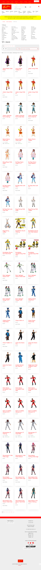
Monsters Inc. (23, 26)
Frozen (3, 36)
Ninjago (22, 30)
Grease (3, 39)
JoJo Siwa (13, 31)
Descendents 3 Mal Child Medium (20, 456)
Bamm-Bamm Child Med (6, 139)
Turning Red (33, 34)
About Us (4, 2)
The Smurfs (33, 30)
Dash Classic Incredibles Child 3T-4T (7, 389)
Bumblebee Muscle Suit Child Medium (33, 231)
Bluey (3, 31)
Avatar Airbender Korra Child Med (19, 116)
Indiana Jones (14, 30)
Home (4, 21)
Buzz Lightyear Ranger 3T (32, 276)
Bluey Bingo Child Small (7, 162)
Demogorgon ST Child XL (32, 433)
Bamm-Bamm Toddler (31, 139)
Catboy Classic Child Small (6, 321)
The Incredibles (33, 28)
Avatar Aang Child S (33, 92)
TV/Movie (4, 25)
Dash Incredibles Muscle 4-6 (19, 411)
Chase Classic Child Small (31, 321)
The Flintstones (33, 27)
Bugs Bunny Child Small (20, 209)
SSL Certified (10, 522)
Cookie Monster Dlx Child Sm (19, 365)
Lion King (13, 35)
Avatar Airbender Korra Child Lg (7, 116)
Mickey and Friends (15, 38)
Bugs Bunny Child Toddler (33, 209)
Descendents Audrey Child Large (33, 456)
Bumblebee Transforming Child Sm (33, 254)
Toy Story (32, 31)
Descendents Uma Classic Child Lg (33, 501)
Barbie (3, 30)
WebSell (19, 565)
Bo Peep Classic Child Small (7, 186)
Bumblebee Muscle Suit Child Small (7, 253)
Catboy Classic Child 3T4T (32, 299)
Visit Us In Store (21, 2)
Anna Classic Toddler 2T (18, 69)
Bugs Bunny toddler (6, 231)
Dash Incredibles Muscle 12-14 (7, 411)
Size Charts (12, 2)
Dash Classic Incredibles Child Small (32, 389)
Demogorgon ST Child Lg (7, 433)
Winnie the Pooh (34, 38)
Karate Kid (13, 33)
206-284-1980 (17, 2)
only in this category (18, 8)
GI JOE (3, 38)
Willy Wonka (33, 37)
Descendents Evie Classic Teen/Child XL (20, 502)
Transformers (33, 32)
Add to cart (10, 78)
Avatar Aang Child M (20, 92)
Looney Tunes (14, 36)
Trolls (32, 33)
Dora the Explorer (5, 33)
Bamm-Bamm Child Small (19, 139)
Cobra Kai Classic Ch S (7, 365)
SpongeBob (23, 38)
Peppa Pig (22, 32)
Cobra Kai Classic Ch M (32, 343)
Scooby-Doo (23, 36)
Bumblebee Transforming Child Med (20, 254)
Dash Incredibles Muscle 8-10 (32, 411)
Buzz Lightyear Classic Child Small (20, 276)
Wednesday (33, 36)
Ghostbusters (4, 37)
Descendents (4, 32)
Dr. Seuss (3, 34)
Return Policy (30, 2)
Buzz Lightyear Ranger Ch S (6, 299)
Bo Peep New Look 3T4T (20, 186)
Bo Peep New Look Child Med (7, 209)
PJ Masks (22, 33)
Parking (25, 1)
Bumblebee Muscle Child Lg (20, 231)
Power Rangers (23, 35)
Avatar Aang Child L (33, 69)
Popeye (22, 34)
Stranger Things (23, 39)
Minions (13, 39)
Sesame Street (23, 37)
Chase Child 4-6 (19, 320)
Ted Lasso (32, 26)
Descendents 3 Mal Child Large (8, 456)
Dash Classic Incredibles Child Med (19, 389)
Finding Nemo (4, 35)
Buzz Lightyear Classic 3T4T (6, 276)
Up (31, 35)
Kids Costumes (9, 21)
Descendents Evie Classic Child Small (7, 501)
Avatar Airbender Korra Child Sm (32, 116)
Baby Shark (3, 28)
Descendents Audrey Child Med (7, 477)
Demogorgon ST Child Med (19, 433)
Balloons (7, 11)
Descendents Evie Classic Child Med (32, 477)
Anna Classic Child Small (7, 69)
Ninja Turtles (23, 28)
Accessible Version (27, 548)
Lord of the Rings (14, 37)
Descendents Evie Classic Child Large (20, 477)
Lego (12, 34)
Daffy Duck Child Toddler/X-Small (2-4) (32, 366)
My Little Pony (23, 27)
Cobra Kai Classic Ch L (19, 343)
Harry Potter (14, 26)
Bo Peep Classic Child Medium (32, 162)
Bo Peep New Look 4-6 (33, 186)
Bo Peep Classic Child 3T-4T (19, 162)
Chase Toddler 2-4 (7, 342)
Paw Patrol (23, 31)
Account (37, 2)
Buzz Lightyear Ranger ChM (19, 299)
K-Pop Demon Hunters (15, 32)
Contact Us (8, 2)
